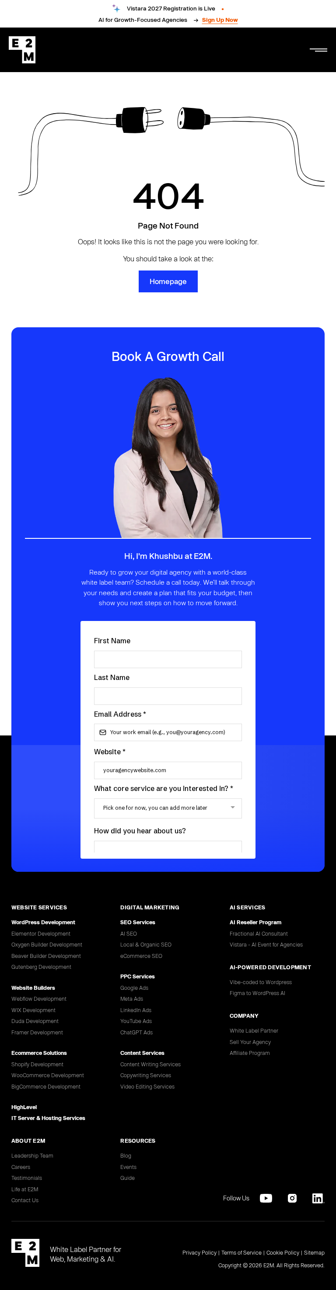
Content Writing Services (150, 1064)
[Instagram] (292, 1198)
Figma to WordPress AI (257, 993)
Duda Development (35, 1021)
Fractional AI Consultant (259, 933)
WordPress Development (43, 922)
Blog (125, 1155)
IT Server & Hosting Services (48, 1118)
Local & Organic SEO (146, 944)
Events (128, 1167)
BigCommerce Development (45, 1086)
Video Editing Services (147, 1086)
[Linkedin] (318, 1198)
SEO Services (137, 922)
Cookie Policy (282, 1252)
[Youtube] (266, 1198)
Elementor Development (40, 933)
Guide (127, 1178)
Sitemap (314, 1252)
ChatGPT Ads (136, 1032)
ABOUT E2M (28, 1140)
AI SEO (128, 933)
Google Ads (134, 988)
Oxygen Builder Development (46, 944)
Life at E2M (24, 1189)
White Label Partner (254, 1030)
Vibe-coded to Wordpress (261, 982)
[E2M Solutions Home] (22, 49)
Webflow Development (38, 998)
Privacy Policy (199, 1252)
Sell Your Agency (250, 1042)
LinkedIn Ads (135, 1010)
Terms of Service (241, 1252)
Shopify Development (37, 1064)
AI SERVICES (248, 907)
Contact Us (24, 1200)
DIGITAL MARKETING (149, 907)
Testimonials (26, 1178)
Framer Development (37, 1032)
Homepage (168, 281)
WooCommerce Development (47, 1075)
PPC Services (137, 976)
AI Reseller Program (255, 922)
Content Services (142, 1053)
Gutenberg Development (41, 967)
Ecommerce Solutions (39, 1053)
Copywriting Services (145, 1075)
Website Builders (33, 988)
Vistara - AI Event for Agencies (266, 944)
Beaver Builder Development (46, 956)
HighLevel (24, 1107)
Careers (20, 1167)
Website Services (39, 907)
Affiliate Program (250, 1053)
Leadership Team (32, 1155)
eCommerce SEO (141, 956)
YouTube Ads (136, 1021)
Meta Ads (131, 998)
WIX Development (33, 1010)
